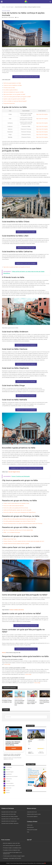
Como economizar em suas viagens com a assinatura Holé (19, 702)
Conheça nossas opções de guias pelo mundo (26, 76)
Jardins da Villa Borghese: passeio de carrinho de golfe (17, 510)
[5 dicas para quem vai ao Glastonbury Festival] (45, 693)
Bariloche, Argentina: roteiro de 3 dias (11, 843)
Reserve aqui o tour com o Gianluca (26, 364)
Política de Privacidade (32, 829)
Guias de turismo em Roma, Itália (8, 814)
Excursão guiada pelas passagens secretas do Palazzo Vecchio (19, 521)
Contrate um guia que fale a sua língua (26, 648)
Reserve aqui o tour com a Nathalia (26, 409)
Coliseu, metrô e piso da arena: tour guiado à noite (16, 503)
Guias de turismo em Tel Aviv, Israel (8, 811)
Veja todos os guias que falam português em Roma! (16, 267)
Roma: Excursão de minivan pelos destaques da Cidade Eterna (19, 512)
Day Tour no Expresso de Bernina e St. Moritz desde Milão (18, 530)
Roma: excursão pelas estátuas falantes (13, 505)
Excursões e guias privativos (10, 89)
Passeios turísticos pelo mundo (34, 814)
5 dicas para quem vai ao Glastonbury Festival (44, 702)
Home (3, 6)
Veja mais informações (42, 114)
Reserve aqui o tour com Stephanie (26, 381)
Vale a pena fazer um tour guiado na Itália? (14, 94)
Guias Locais (29, 825)
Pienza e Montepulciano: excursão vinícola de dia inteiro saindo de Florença (22, 523)
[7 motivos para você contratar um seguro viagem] (32, 693)
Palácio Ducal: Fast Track (9, 539)
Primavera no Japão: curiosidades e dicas (12, 847)
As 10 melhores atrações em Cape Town (11, 845)
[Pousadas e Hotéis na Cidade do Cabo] (7, 693)
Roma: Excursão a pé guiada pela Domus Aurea (15, 507)
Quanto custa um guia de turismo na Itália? (14, 99)
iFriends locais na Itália (9, 87)
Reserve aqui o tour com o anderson (26, 345)
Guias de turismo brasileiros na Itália (12, 85)
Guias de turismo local (32, 811)
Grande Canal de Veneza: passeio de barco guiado (16, 543)
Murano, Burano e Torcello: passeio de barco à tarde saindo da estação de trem (23, 541)
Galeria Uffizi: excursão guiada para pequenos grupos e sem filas (19, 519)
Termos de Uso (30, 827)
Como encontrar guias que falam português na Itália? (17, 96)
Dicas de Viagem (10, 6)
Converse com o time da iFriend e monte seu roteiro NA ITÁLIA (26, 468)
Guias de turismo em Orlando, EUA (8, 821)
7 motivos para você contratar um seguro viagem (32, 702)
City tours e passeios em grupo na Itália (13, 92)
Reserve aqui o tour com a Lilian (26, 247)
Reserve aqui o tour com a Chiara (26, 231)
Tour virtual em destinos (32, 816)
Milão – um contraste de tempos (11, 532)
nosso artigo (7, 664)
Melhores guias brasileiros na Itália (12, 83)
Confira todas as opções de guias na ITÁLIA (26, 625)
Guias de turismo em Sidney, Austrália (9, 816)
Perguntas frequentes (9, 103)
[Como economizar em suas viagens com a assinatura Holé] (20, 693)
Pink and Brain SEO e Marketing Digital (35, 863)
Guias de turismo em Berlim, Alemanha (9, 823)
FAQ (28, 831)
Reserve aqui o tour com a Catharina (26, 263)
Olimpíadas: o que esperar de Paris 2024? (12, 858)
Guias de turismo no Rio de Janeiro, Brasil (10, 818)
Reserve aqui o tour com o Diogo (26, 395)
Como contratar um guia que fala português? (15, 101)
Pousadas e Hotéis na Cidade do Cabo (7, 701)
